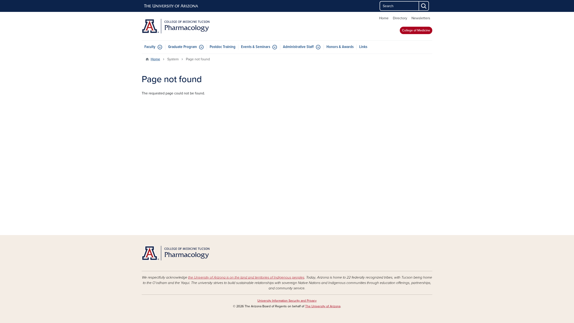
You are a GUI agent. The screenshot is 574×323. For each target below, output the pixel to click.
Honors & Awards (340, 47)
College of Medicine (416, 30)
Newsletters (420, 18)
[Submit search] (424, 6)
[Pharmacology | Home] (188, 26)
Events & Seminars (255, 47)
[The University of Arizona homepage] (171, 6)
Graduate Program (182, 47)
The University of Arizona (322, 306)
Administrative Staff (298, 47)
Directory (400, 18)
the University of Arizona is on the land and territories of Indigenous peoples (246, 277)
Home (384, 18)
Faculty (149, 47)
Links (363, 47)
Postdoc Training (222, 47)
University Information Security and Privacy (287, 301)
